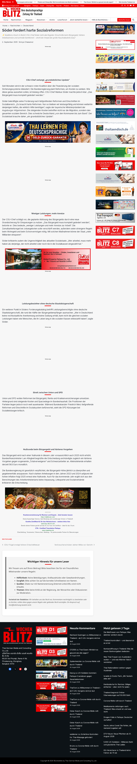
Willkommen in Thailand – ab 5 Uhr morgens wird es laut (85, 638)
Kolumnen (41, 20)
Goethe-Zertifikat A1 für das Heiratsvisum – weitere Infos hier (48, 521)
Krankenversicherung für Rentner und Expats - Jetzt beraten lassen (48, 515)
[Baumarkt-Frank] (115, 196)
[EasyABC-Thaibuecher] (115, 62)
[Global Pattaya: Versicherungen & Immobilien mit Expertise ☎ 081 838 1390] (48, 269)
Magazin (29, 20)
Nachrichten (16, 20)
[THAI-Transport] (115, 222)
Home (5, 20)
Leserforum (62, 20)
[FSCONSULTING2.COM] (115, 91)
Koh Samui (74, 6)
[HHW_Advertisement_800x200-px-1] (51, 678)
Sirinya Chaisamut (26, 42)
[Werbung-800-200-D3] (51, 656)
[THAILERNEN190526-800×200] (48, 142)
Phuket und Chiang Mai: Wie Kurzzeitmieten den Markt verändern (43, 2)
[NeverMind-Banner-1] (115, 143)
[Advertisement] (47, 62)
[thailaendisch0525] (115, 130)
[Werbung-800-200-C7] (115, 235)
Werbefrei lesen (124, 20)
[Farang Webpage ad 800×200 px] (115, 104)
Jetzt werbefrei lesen (79, 20)
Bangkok (27, 6)
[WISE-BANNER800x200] (115, 156)
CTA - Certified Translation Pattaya (47, 528)
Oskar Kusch (75, 711)
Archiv (52, 20)
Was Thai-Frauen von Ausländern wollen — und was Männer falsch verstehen (117, 659)
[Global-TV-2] (115, 209)
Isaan (42, 6)
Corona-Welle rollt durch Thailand (118, 701)
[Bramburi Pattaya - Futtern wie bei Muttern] (48, 508)
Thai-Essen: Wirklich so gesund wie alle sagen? (83, 2)
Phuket (66, 6)
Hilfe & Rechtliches (100, 20)
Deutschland (7, 539)
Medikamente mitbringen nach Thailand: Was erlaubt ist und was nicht (117, 709)
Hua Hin (59, 6)
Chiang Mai (50, 6)
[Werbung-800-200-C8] (115, 248)
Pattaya (35, 6)
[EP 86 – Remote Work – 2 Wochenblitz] (51, 667)
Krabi (82, 6)
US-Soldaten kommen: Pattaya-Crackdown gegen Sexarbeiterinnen (83, 676)
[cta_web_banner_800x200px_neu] (115, 117)
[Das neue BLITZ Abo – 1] (115, 170)
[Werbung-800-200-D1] (51, 634)
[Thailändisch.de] (51, 645)
